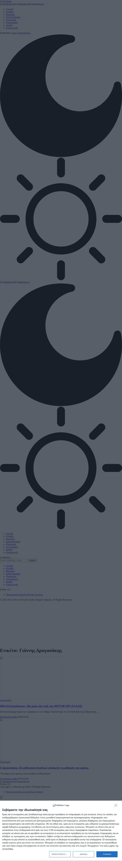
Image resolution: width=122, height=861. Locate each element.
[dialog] (61, 831)
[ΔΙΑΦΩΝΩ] (116, 806)
